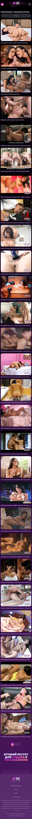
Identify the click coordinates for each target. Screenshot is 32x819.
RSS (16, 789)
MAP (16, 793)
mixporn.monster (19, 813)
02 (16, 744)
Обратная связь (16, 786)
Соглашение (16, 797)
